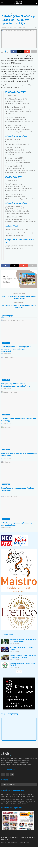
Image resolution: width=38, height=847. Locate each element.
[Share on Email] (27, 51)
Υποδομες (6, 342)
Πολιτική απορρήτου (27, 837)
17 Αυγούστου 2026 (6, 423)
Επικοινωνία (4, 839)
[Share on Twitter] (20, 51)
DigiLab (27, 842)
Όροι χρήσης (15, 837)
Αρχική (3, 13)
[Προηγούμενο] (17, 671)
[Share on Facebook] (14, 51)
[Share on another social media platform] (34, 51)
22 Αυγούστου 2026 (6, 353)
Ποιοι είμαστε (5, 837)
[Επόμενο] (20, 671)
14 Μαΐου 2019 (5, 27)
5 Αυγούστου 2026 (6, 527)
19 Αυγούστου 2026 (6, 388)
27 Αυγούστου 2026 (15, 643)
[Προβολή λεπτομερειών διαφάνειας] (19, 279)
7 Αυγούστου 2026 (6, 492)
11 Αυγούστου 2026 (6, 458)
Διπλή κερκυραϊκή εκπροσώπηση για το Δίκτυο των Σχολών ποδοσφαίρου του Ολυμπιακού (16, 349)
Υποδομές (9, 13)
